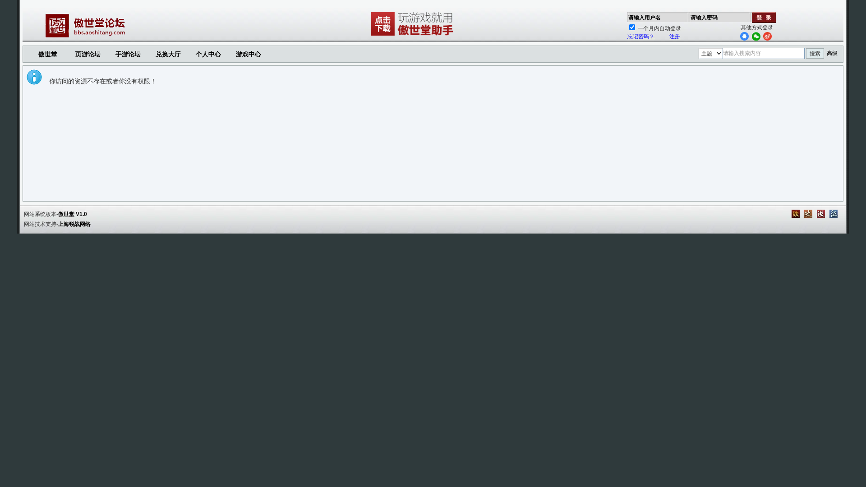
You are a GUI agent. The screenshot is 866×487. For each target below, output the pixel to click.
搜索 (815, 54)
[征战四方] (833, 214)
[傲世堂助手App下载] (414, 35)
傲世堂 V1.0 (72, 214)
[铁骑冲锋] (796, 214)
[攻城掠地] (808, 214)
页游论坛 (88, 54)
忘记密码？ (640, 36)
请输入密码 (704, 17)
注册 (674, 36)
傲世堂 (47, 54)
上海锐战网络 (74, 224)
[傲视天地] (821, 214)
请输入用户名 (644, 17)
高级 (832, 53)
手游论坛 (128, 54)
